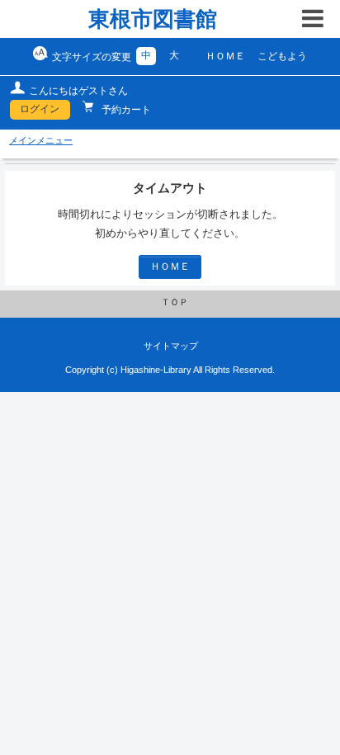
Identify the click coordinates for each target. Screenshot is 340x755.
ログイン (39, 109)
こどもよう (282, 56)
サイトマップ (171, 346)
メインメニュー (41, 140)
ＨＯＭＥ (225, 56)
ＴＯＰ (174, 302)
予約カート (125, 110)
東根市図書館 (152, 19)
